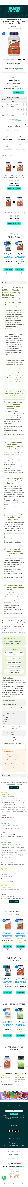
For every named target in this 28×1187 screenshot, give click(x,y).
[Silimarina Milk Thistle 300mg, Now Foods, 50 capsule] (20, 924)
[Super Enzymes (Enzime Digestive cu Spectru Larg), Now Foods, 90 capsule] (19, 246)
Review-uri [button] (6, 776)
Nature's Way (8, 253)
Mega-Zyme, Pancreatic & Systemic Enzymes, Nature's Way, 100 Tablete (8, 256)
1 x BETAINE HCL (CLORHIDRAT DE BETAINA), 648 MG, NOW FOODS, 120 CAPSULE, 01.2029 (19, 176)
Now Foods (20, 253)
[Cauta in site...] (26, 16)
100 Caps (10, 80)
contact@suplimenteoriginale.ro (15, 1145)
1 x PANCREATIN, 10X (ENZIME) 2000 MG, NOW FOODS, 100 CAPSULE (8, 176)
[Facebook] (9, 1131)
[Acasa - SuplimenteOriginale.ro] (14, 10)
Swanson (20, 1021)
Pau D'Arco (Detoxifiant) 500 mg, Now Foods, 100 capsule (7, 935)
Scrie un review (14, 787)
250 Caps (17, 80)
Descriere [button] (4, 283)
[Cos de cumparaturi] (22, 16)
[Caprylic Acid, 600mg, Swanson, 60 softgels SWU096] (20, 1013)
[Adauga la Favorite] (8, 273)
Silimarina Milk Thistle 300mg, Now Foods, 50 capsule (20, 935)
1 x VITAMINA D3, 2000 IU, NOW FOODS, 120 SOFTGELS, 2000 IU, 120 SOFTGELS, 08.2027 (19, 211)
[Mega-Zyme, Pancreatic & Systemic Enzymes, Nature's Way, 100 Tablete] (8, 246)
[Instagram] (18, 1131)
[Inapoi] (1, 20)
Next (25, 45)
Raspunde (3, 815)
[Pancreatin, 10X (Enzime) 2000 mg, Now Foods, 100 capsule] (14, 44)
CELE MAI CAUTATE (13, 1155)
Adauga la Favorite (13, 131)
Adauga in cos (18, 92)
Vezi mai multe (14, 901)
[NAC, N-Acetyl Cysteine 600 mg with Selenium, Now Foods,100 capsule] (7, 1062)
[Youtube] (12, 1131)
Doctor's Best (8, 1021)
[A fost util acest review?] (14, 817)
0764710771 (15, 1143)
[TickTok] (15, 1131)
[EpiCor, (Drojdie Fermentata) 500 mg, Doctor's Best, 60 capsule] (8, 1013)
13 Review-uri (17, 29)
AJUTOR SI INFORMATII (13, 1151)
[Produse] (2, 16)
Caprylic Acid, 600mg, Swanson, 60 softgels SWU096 (20, 1024)
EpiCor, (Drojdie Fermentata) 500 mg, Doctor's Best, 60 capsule (7, 1024)
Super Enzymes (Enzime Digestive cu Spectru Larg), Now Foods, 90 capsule (20, 256)
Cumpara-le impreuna (14, 188)
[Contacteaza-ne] (18, 16)
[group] (14, 44)
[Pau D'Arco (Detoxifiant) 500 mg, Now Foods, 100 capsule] (7, 924)
